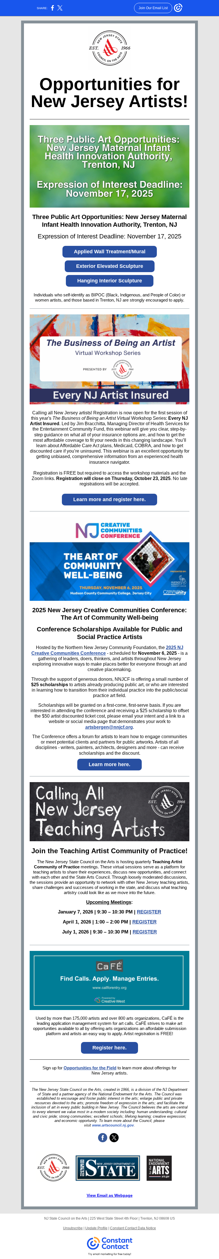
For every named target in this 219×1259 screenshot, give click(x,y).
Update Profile (96, 1228)
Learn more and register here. (109, 499)
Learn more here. (109, 764)
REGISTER (149, 912)
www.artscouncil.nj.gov (113, 1125)
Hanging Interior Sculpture (109, 281)
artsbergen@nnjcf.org (109, 727)
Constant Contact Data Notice (133, 1228)
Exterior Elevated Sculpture (109, 266)
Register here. (109, 1048)
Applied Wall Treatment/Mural (109, 251)
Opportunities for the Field (90, 1067)
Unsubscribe (73, 1228)
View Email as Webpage (110, 1195)
